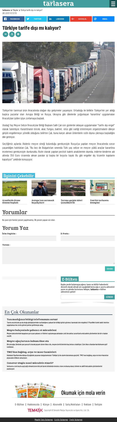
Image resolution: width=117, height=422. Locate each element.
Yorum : (6, 244)
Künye (46, 404)
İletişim (98, 404)
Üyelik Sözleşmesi (75, 420)
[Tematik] (36, 410)
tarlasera (6, 10)
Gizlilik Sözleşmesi (61, 420)
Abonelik (57, 404)
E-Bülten (19, 404)
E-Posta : (65, 233)
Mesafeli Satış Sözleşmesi (44, 420)
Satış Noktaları (72, 404)
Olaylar (15, 10)
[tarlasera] (58, 3)
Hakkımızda (33, 404)
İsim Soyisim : (9, 233)
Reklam (87, 404)
